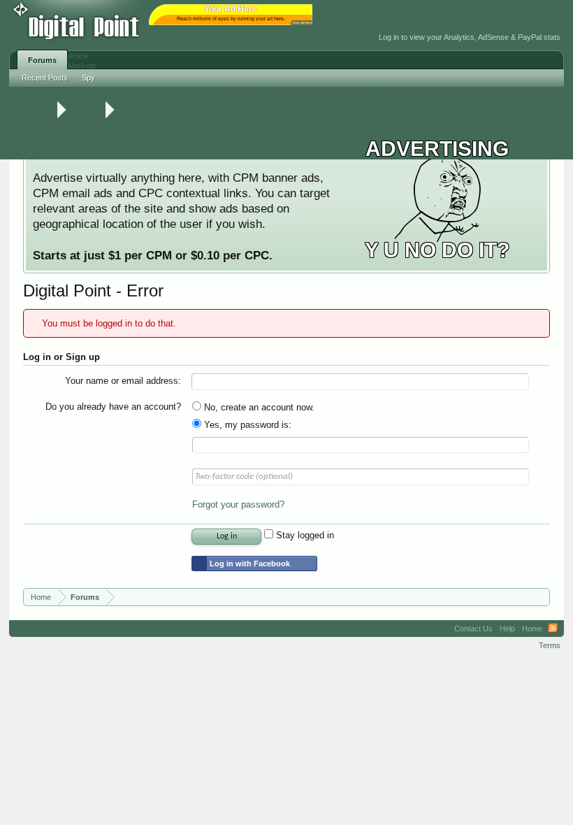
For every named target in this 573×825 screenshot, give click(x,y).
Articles (29, 154)
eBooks (30, 145)
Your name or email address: (123, 380)
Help (507, 628)
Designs (31, 135)
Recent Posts (45, 77)
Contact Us (473, 628)
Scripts (29, 125)
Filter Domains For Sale (56, 95)
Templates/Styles (46, 114)
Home (532, 628)
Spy (88, 77)
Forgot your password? (238, 504)
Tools (107, 92)
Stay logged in (303, 535)
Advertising (196, 92)
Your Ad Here (302, 22)
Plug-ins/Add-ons (46, 105)
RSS (552, 628)
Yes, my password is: (246, 424)
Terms (549, 645)
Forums (42, 60)
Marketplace (146, 92)
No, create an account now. (257, 407)
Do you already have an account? (113, 406)
